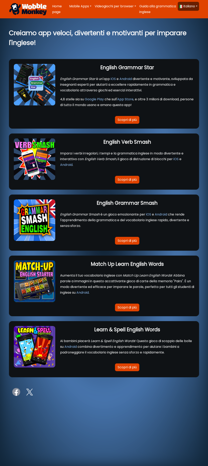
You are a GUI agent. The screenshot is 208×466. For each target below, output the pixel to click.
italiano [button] (189, 6)
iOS (113, 79)
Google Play (94, 99)
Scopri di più (127, 119)
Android (125, 79)
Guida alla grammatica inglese (157, 9)
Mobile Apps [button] (79, 6)
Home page (57, 9)
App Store (125, 99)
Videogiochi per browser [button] (114, 6)
